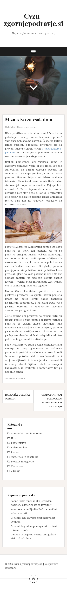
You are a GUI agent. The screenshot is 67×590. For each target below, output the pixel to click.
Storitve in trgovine (27, 126)
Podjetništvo (18, 442)
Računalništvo (19, 447)
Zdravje (15, 470)
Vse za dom (17, 466)
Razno (15, 452)
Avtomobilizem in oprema (26, 433)
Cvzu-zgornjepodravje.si (33, 19)
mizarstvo (20, 378)
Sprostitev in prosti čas (24, 456)
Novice (15, 438)
